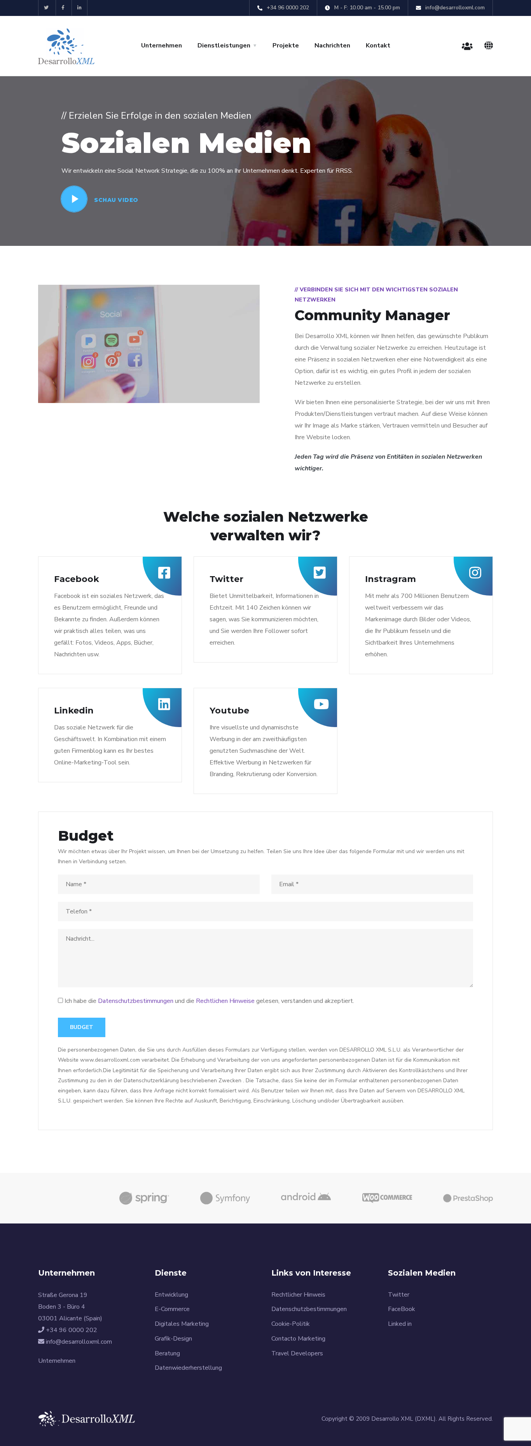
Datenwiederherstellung (188, 1368)
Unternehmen (161, 45)
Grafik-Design (173, 1338)
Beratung (167, 1353)
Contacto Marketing (298, 1338)
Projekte (285, 45)
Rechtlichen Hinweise (225, 1001)
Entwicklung (171, 1294)
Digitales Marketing (182, 1324)
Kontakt (378, 45)
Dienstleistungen (223, 45)
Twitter (398, 1294)
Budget (81, 1027)
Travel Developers (297, 1353)
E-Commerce (172, 1309)
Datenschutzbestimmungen (135, 1001)
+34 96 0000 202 (287, 7)
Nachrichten (332, 45)
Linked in (400, 1324)
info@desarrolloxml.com (454, 7)
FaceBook (401, 1309)
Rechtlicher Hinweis (298, 1294)
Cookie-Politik (290, 1324)
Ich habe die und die (209, 1001)
